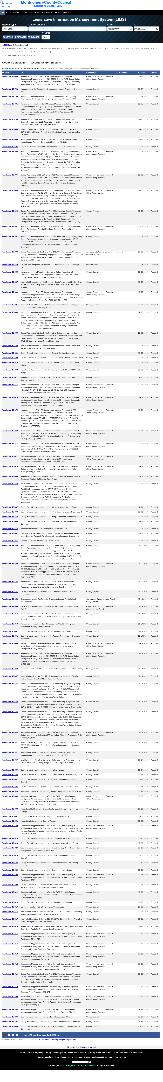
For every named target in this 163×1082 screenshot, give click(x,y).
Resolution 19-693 (10, 211)
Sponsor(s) (91, 73)
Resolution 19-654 (10, 614)
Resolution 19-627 (10, 848)
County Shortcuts (120, 1052)
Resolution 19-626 (10, 855)
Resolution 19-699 (10, 129)
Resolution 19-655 (10, 606)
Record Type (9, 24)
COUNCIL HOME (61, 12)
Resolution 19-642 (10, 742)
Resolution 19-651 (10, 636)
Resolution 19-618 (10, 912)
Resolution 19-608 (10, 1009)
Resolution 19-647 (10, 676)
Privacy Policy (43, 1057)
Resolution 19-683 (10, 333)
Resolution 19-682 (10, 346)
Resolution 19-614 (10, 944)
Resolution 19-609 (10, 997)
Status (154, 73)
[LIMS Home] (2, 12)
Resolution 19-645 (10, 702)
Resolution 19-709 (10, 96)
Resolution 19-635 (10, 791)
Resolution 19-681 (10, 353)
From (110, 24)
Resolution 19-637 (10, 779)
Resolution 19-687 (10, 282)
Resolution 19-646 (10, 684)
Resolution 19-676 (10, 385)
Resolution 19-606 (10, 1022)
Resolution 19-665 (10, 517)
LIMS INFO (45, 12)
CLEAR (33, 37)
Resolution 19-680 (10, 358)
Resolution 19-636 (10, 787)
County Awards (136, 1052)
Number (5, 73)
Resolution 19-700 (10, 119)
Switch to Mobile (88, 1047)
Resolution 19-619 (10, 907)
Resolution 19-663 (10, 529)
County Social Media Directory (74, 1052)
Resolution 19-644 (10, 712)
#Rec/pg (46, 33)
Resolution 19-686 (10, 292)
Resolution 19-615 (10, 934)
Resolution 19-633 (10, 809)
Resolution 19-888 (10, 76)
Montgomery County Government (80, 1065)
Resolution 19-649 (10, 653)
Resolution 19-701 (10, 104)
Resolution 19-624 (10, 870)
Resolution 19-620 (10, 902)
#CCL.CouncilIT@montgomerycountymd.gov (56, 1039)
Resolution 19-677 (10, 377)
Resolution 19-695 (10, 175)
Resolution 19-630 (10, 826)
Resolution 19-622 (10, 885)
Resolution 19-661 (10, 541)
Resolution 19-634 (10, 796)
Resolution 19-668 (10, 484)
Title (22, 73)
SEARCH (9, 37)
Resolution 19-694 (10, 190)
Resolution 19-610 (10, 987)
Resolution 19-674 (10, 410)
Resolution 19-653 (10, 624)
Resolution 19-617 (10, 919)
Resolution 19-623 (10, 875)
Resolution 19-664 (10, 521)
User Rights (55, 1057)
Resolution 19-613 (10, 954)
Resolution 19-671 (10, 456)
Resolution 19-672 (10, 443)
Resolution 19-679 (10, 362)
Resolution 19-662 (10, 533)
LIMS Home (7, 45)
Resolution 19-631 (10, 821)
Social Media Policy (104, 1057)
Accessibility (67, 1057)
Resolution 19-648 (10, 669)
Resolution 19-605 (10, 1026)
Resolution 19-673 (10, 431)
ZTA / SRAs (34, 12)
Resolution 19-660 (10, 545)
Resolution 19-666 (10, 512)
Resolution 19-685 (10, 305)
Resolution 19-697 (10, 147)
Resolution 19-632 (10, 816)
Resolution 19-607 (10, 1017)
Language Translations (85, 1057)
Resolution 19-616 (10, 926)
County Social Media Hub (100, 1052)
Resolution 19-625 (10, 863)
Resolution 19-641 (10, 752)
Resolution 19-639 (10, 770)
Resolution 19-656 (10, 599)
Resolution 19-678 (10, 370)
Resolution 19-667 (10, 507)
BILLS (8, 12)
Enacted (141, 73)
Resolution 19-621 (10, 892)
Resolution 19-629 (10, 838)
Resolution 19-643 (10, 732)
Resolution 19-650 (10, 643)
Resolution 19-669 (10, 476)
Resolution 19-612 (10, 964)
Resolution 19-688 (10, 272)
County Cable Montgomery (31, 1052)
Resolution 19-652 (10, 631)
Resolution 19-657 (10, 592)
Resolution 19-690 (10, 252)
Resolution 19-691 (10, 236)
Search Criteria (36, 24)
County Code (120, 1057)
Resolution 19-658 (10, 582)
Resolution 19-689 (10, 265)
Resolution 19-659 (10, 564)
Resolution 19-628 (10, 843)
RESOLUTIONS (20, 12)
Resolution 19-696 (10, 151)
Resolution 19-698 (10, 139)
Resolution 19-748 (10, 89)
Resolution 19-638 (10, 775)
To (135, 24)
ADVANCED (21, 37)
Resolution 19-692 (10, 226)
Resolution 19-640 (10, 760)
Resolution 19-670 (10, 466)
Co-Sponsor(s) (122, 73)
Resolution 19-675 (10, 397)
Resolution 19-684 (10, 312)
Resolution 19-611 (10, 974)
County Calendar (52, 1052)
